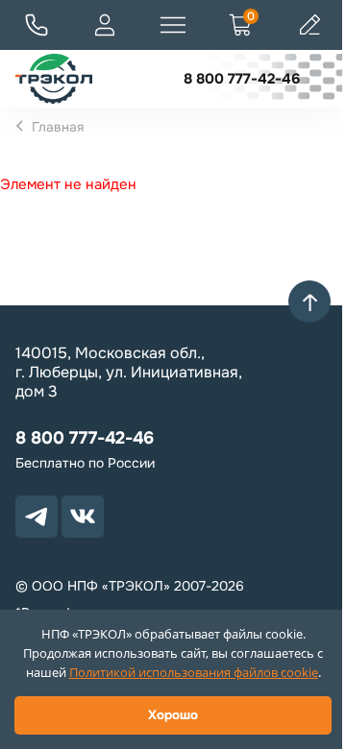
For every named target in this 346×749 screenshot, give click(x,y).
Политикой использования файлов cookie (193, 672)
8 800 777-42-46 (242, 78)
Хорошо (173, 715)
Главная (58, 126)
